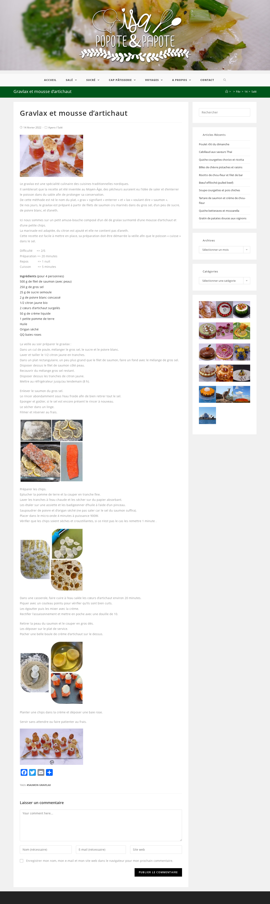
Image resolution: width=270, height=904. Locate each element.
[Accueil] (226, 91)
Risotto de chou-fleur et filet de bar (221, 175)
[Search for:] (224, 112)
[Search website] (225, 80)
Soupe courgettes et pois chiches (219, 190)
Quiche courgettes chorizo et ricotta (221, 160)
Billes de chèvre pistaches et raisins (220, 167)
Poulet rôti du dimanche (214, 144)
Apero (51, 127)
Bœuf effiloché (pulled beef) (216, 183)
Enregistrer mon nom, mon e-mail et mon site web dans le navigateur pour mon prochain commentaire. (99, 861)
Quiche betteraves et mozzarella (219, 211)
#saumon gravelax (39, 785)
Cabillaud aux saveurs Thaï (215, 152)
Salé (60, 127)
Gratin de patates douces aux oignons (222, 218)
